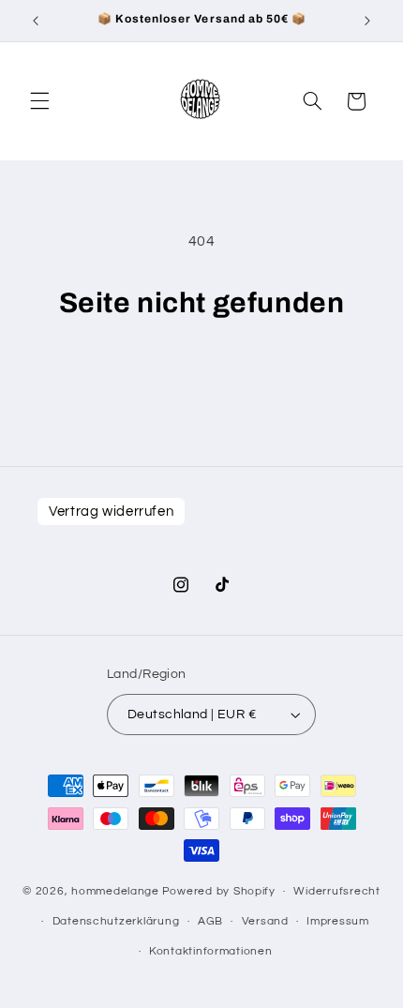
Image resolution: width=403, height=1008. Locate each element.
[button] (39, 101)
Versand (265, 921)
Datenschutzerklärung (116, 921)
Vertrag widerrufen (111, 511)
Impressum (337, 921)
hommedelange (115, 891)
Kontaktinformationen (211, 951)
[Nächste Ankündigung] (367, 20)
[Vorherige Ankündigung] (35, 20)
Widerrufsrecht (336, 891)
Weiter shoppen (201, 373)
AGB (210, 921)
